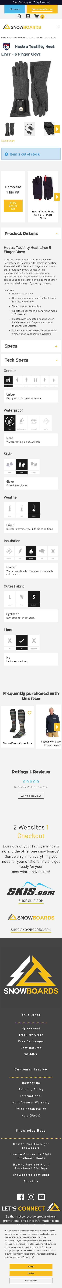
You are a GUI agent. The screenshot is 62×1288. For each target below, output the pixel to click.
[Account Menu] (28, 16)
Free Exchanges (31, 1041)
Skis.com (15, 9)
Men (10, 37)
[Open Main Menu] (52, 26)
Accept (31, 1266)
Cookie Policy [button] (15, 1254)
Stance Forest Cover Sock (17, 743)
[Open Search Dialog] (19, 16)
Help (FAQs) (31, 1115)
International (31, 1096)
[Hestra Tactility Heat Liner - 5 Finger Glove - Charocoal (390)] (9, 127)
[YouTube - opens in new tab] (41, 1196)
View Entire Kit (13, 205)
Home (4, 37)
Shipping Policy (31, 1089)
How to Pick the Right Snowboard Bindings (31, 1166)
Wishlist (31, 1054)
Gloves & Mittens (34, 37)
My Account (31, 1028)
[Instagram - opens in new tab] (31, 1196)
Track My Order (31, 1034)
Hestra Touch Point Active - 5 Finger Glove (43, 215)
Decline (31, 1273)
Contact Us (31, 1082)
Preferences (31, 1280)
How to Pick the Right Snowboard (31, 1145)
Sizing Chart (8, 140)
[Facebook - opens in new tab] (20, 1196)
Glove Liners (49, 37)
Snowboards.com (42, 9)
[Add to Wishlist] (29, 711)
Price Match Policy (31, 1108)
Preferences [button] (28, 1257)
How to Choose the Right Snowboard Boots (31, 1156)
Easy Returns (31, 1047)
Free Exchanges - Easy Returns (31, 2)
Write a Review (31, 795)
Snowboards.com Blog (31, 1174)
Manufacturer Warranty (31, 1102)
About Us (31, 1181)
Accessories (19, 37)
